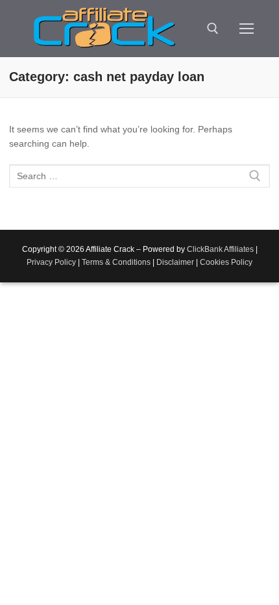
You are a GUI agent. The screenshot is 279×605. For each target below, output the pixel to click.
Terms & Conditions (116, 262)
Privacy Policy (51, 262)
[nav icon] (246, 28)
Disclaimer (175, 262)
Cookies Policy (226, 262)
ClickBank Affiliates (220, 249)
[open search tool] (213, 28)
